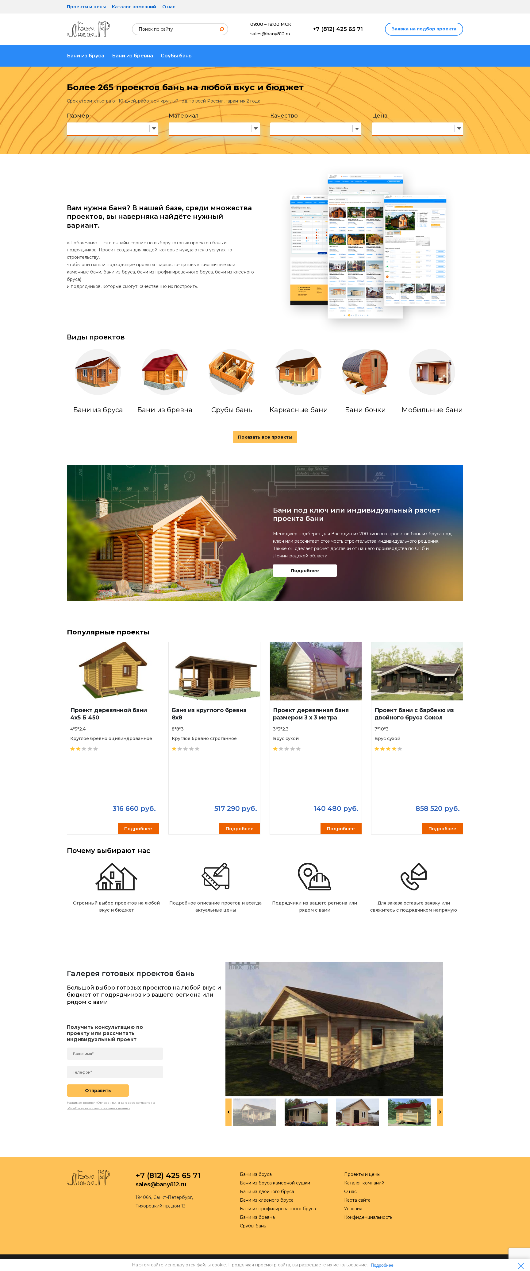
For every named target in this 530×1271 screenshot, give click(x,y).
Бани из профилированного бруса (278, 1208)
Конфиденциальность (368, 1217)
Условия (353, 1208)
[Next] (440, 1112)
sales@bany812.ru (270, 34)
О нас (168, 7)
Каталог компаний (134, 7)
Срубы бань (176, 56)
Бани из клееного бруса (267, 1200)
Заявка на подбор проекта (424, 29)
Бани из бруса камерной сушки (275, 1183)
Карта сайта (357, 1200)
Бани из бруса (85, 56)
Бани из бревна (132, 56)
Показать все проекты (265, 437)
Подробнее (305, 570)
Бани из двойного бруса (267, 1191)
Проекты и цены (86, 7)
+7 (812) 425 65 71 (338, 29)
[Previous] (228, 1112)
